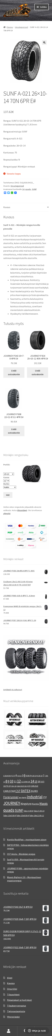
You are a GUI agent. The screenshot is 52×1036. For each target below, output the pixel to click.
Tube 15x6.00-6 (22, 815)
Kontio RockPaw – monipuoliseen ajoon (26, 839)
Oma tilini (12, 988)
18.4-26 (13, 786)
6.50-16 (39, 776)
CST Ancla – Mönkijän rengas (21, 854)
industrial (34, 796)
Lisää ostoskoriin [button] (14, 372)
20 (29, 786)
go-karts (22, 797)
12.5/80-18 (25, 781)
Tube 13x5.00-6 (9, 815)
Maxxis (43, 804)
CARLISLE (34, 786)
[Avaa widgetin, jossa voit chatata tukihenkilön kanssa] (37, 1031)
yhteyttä (6, 513)
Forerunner (10, 797)
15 (35, 781)
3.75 (13, 776)
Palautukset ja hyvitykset (19, 1000)
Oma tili (8, 1031)
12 (19, 781)
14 (23, 189)
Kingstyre (26, 803)
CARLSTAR (9, 791)
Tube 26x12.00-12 (36, 815)
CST (18, 791)
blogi (9, 977)
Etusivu (10, 27)
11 (15, 781)
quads (28, 189)
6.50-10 (34, 776)
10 (11, 781)
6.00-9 (28, 775)
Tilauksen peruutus (16, 1005)
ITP (45, 797)
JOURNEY (11, 803)
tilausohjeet (22, 510)
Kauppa (11, 983)
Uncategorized (21, 27)
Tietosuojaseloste (16, 1011)
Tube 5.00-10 (39, 811)
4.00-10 (19, 776)
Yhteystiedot (13, 1016)
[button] (44, 42)
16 (39, 781)
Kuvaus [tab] (6, 207)
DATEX (25, 790)
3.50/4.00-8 (7, 776)
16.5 (42, 781)
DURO (34, 791)
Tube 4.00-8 (28, 811)
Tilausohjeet (13, 994)
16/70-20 (7, 786)
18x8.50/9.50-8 (22, 786)
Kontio (35, 803)
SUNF (34, 189)
